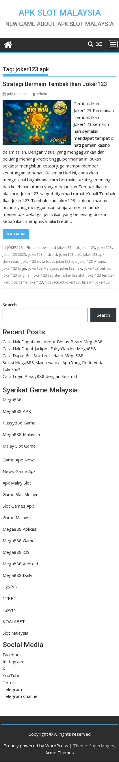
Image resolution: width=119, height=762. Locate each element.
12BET (9, 598)
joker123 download (38, 261)
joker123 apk (70, 254)
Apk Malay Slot (17, 483)
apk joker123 (84, 247)
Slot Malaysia (15, 633)
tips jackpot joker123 (62, 282)
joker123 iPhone (92, 261)
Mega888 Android (20, 564)
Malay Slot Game (19, 446)
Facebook (12, 654)
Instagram (13, 661)
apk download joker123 (51, 247)
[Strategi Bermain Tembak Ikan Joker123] (37, 103)
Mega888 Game (19, 540)
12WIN (9, 610)
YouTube (12, 675)
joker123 (104, 247)
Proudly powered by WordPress (35, 745)
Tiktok (9, 682)
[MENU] (113, 44)
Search (10, 305)
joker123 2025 (14, 254)
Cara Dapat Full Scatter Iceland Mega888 (43, 355)
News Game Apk (19, 471)
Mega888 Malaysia (21, 434)
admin (42, 94)
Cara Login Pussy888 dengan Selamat (40, 376)
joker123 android (42, 254)
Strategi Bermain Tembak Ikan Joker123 (55, 84)
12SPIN (10, 587)
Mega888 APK (17, 411)
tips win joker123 (96, 282)
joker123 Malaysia (43, 268)
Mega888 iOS (16, 552)
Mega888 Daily (17, 575)
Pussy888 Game (19, 423)
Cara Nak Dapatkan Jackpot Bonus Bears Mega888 (53, 341)
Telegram (12, 689)
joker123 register (47, 275)
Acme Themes (59, 752)
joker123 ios (66, 261)
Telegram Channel (20, 696)
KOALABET (14, 621)
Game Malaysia (18, 517)
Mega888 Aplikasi (20, 529)
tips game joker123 (27, 282)
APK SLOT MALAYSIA (59, 13)
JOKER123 (15, 247)
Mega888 (12, 400)
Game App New (18, 460)
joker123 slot (73, 275)
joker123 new (71, 268)
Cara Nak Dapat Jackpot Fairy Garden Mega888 (49, 348)
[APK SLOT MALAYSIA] (8, 43)
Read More (15, 234)
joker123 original (16, 275)
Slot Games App (18, 506)
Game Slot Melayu (20, 494)
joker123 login (14, 268)
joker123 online (97, 268)
